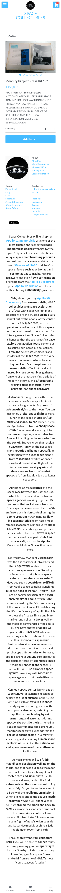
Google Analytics (40, 214)
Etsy (7, 195)
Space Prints (11, 208)
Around (9, 202)
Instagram (37, 202)
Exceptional (11, 189)
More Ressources (40, 164)
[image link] (17, 168)
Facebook (36, 198)
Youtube (36, 208)
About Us (36, 160)
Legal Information (40, 173)
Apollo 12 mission (26, 286)
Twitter (35, 205)
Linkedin (36, 211)
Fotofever (10, 198)
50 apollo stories (13, 205)
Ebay (7, 192)
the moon (18, 202)
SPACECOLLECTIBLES (30, 15)
